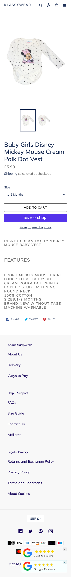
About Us (15, 354)
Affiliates (14, 435)
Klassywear (17, 5)
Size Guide (16, 413)
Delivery (14, 365)
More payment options (35, 227)
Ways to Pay (18, 376)
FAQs (12, 402)
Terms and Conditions (25, 483)
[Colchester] (27, 557)
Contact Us (16, 424)
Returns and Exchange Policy (31, 461)
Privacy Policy (19, 472)
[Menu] (65, 4)
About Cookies (19, 493)
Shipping (10, 173)
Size (7, 187)
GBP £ (34, 518)
